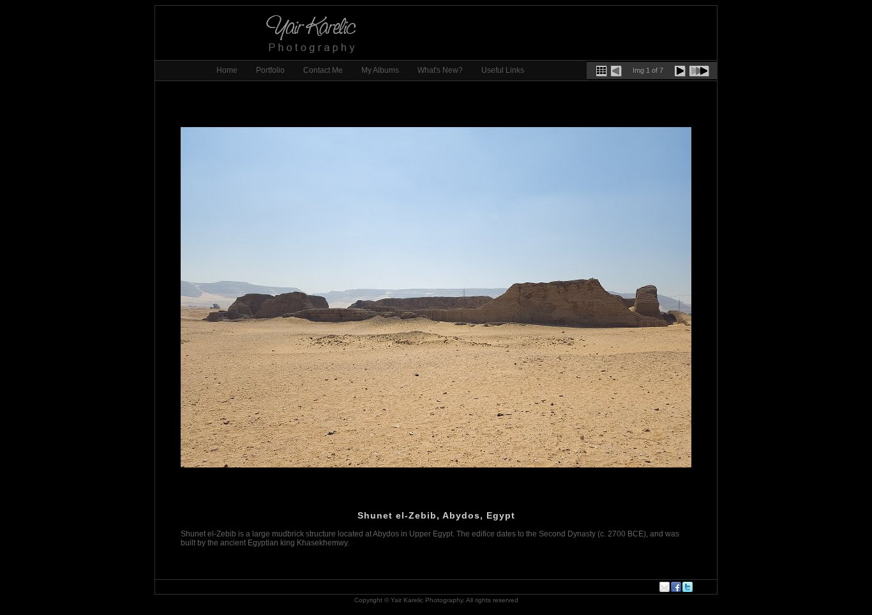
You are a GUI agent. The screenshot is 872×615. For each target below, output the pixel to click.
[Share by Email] (665, 587)
